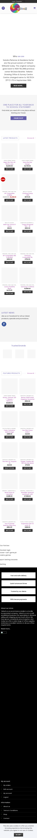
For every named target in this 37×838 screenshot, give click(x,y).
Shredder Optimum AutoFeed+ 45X (27, 493)
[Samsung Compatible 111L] (27, 244)
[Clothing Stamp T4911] (27, 182)
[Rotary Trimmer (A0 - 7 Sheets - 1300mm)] (9, 386)
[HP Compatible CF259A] (9, 182)
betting (3, 564)
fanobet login (5, 550)
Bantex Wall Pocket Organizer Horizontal (27, 398)
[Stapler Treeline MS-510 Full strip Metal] (27, 450)
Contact (6, 818)
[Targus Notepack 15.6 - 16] (27, 213)
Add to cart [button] (9, 169)
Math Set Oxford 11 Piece (9, 225)
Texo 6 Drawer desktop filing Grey (9, 524)
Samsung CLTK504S (27, 287)
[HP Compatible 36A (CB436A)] (9, 244)
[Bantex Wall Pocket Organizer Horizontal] (27, 386)
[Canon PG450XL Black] (9, 275)
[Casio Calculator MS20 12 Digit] (9, 419)
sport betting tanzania (8, 559)
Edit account (8, 789)
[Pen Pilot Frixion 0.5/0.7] (27, 419)
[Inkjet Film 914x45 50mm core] (9, 151)
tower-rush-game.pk (8, 552)
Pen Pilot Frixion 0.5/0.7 (27, 431)
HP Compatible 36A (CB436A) (9, 256)
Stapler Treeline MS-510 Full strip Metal (27, 462)
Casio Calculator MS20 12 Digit (9, 431)
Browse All (30, 138)
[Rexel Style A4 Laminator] (9, 481)
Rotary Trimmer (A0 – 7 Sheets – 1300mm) (9, 399)
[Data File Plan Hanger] (27, 151)
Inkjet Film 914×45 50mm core (9, 163)
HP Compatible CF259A (9, 194)
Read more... (5, 629)
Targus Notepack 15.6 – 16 (27, 225)
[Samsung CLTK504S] (27, 275)
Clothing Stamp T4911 (27, 194)
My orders (6, 785)
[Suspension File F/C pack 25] (27, 512)
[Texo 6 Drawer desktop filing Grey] (9, 512)
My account (7, 793)
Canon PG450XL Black (9, 287)
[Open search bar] (24, 1)
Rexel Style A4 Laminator (9, 493)
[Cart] (35, 8)
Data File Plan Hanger (27, 163)
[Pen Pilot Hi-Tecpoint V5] (9, 450)
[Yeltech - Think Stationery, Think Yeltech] (19, 8)
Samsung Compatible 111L (27, 256)
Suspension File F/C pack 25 (27, 524)
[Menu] (3, 8)
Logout (5, 797)
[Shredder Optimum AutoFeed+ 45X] (27, 481)
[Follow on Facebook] (4, 324)
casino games (5, 555)
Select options (9, 468)
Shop (5, 814)
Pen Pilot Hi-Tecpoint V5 (9, 462)
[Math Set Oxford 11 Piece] (9, 213)
